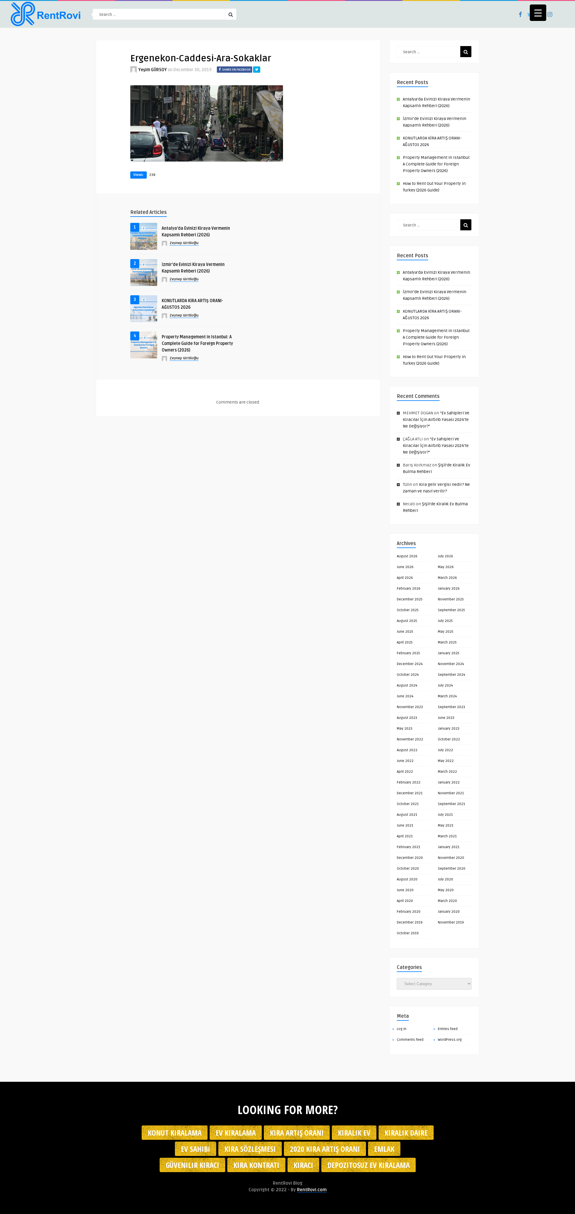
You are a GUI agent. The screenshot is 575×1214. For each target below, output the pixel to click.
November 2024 (451, 664)
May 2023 (404, 728)
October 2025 (408, 610)
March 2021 (447, 836)
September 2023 (451, 707)
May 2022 (446, 761)
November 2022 (410, 739)
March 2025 (447, 642)
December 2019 (410, 922)
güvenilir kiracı (192, 1165)
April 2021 (405, 836)
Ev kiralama (236, 1133)
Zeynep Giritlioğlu (184, 243)
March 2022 (447, 771)
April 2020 (405, 901)
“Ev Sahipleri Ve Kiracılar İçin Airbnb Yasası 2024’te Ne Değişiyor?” (436, 419)
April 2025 (405, 642)
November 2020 (451, 858)
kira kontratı (256, 1165)
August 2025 (407, 621)
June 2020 (405, 890)
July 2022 (445, 750)
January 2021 (448, 847)
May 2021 (445, 825)
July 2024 (445, 685)
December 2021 (410, 793)
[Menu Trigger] (538, 12)
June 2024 (405, 696)
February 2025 (408, 653)
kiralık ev (354, 1133)
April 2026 (405, 578)
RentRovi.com (312, 1189)
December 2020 (410, 858)
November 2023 (410, 707)
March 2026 (447, 578)
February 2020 (408, 911)
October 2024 (408, 675)
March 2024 (447, 696)
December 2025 (410, 599)
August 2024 (407, 685)
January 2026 (449, 588)
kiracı (303, 1165)
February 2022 (408, 782)
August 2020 (407, 879)
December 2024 (410, 664)
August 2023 (407, 718)
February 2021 (408, 847)
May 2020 (446, 890)
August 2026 (407, 556)
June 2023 (446, 718)
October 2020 (408, 868)
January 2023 (448, 728)
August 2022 (407, 750)
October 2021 (408, 804)
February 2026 (408, 588)
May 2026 (446, 567)
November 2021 (451, 793)
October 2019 (408, 933)
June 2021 (405, 825)
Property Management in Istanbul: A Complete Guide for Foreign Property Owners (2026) (197, 343)
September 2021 (451, 804)
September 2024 (451, 675)
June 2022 (405, 761)
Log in (401, 1029)
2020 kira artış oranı (325, 1149)
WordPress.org (450, 1039)
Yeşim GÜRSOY (152, 69)
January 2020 (449, 911)
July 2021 (445, 815)
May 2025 (445, 631)
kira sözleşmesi (250, 1149)
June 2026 (405, 567)
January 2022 (449, 782)
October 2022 (449, 739)
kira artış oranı (297, 1133)
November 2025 (451, 599)
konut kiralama (175, 1133)
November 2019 (451, 922)
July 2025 (445, 621)
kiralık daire (406, 1133)
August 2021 (407, 815)
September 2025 (451, 610)
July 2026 (445, 556)
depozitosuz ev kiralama (368, 1165)
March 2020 (447, 901)
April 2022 (405, 771)
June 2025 (405, 631)
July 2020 (445, 879)
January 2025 (448, 653)
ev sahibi (195, 1149)
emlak (384, 1149)
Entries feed (448, 1029)
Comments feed (410, 1039)
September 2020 (451, 868)
